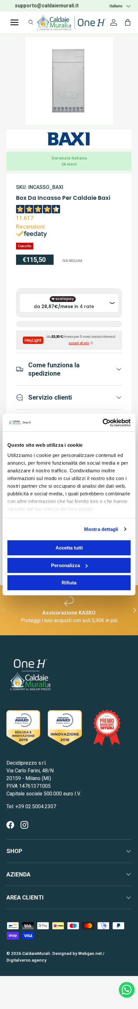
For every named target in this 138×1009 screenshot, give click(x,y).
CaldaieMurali (36, 953)
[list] (69, 81)
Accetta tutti (69, 547)
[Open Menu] (14, 22)
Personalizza (65, 565)
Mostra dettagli (101, 529)
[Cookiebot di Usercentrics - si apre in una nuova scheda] (102, 423)
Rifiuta (69, 582)
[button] (128, 22)
